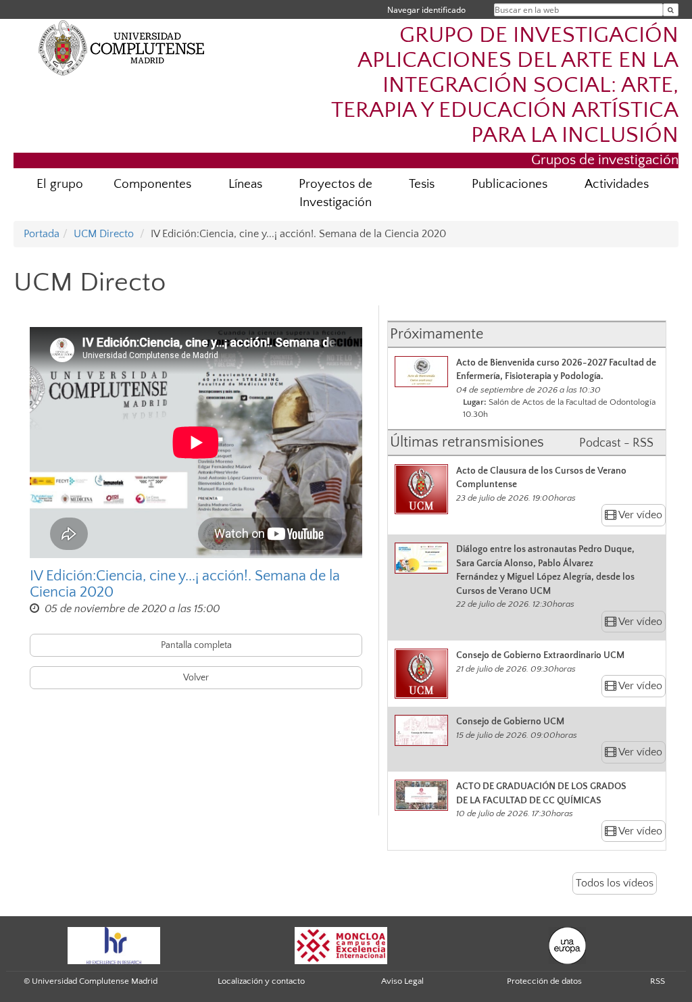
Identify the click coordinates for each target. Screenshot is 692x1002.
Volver (196, 677)
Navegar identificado (426, 10)
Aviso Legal (402, 981)
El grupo (59, 184)
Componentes (152, 184)
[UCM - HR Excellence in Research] (114, 944)
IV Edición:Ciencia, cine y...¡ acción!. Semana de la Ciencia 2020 (185, 584)
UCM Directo (104, 234)
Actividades (617, 184)
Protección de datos (544, 981)
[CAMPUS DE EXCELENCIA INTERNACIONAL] (341, 944)
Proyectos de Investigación (335, 193)
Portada (41, 234)
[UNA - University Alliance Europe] (567, 944)
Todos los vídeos (614, 883)
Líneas (245, 184)
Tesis (422, 184)
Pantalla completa (196, 645)
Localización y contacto (261, 981)
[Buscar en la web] (670, 9)
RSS (657, 981)
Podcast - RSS (616, 443)
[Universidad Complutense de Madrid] (122, 47)
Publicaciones (509, 184)
